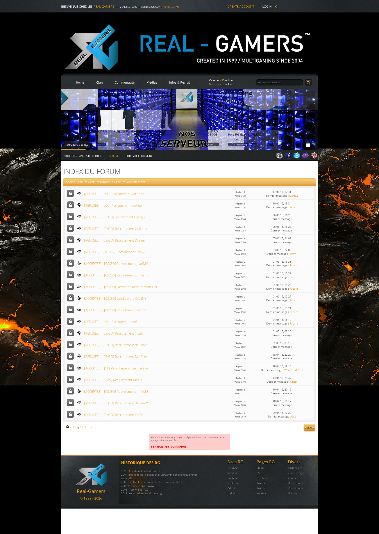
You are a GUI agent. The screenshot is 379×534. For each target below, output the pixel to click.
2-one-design (296, 473)
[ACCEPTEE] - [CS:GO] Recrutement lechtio (115, 310)
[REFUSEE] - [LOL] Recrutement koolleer (113, 205)
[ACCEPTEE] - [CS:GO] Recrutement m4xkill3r (117, 391)
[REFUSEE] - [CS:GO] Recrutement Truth (113, 333)
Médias (152, 82)
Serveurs (232, 473)
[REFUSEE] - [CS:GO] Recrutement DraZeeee (116, 356)
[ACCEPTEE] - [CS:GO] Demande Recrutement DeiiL (121, 287)
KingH (293, 381)
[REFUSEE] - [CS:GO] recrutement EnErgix (114, 217)
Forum (113, 156)
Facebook (262, 478)
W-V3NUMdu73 (293, 370)
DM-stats (233, 493)
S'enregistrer (160, 446)
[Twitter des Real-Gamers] (297, 158)
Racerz (294, 207)
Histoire (293, 493)
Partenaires (295, 468)
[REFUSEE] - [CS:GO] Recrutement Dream (114, 240)
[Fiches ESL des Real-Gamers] (280, 158)
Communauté (125, 82)
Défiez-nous (295, 483)
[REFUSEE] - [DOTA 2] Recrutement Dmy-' (114, 252)
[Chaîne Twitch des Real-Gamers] (305, 158)
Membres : (216, 84)
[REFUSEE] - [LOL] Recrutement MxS (111, 321)
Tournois (232, 468)
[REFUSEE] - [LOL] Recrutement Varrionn (114, 194)
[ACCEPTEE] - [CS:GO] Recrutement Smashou (117, 275)
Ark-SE (231, 488)
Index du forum (92, 171)
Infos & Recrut (179, 82)
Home (80, 82)
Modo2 (293, 195)
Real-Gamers (103, 6)
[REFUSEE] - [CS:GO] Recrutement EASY (113, 414)
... (88, 427)
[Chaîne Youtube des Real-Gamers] (314, 158)
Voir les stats (171, 6)
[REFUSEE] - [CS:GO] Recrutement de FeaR (115, 345)
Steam (261, 468)
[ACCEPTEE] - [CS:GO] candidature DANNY (115, 298)
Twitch (261, 488)
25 (223, 80)
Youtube (262, 493)
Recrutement (296, 488)
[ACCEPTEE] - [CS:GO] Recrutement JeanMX (116, 263)
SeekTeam (233, 483)
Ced (293, 416)
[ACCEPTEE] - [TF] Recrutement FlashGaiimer (117, 368)
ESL (259, 473)
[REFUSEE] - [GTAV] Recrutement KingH (113, 380)
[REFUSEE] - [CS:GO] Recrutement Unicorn (115, 228)
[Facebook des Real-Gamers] (288, 158)
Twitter (261, 483)
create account (240, 6)
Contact (292, 478)
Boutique (232, 478)
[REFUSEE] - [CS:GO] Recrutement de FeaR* (116, 403)
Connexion (178, 446)
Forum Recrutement (130, 182)
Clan (99, 82)
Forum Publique (101, 182)
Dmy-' (293, 254)
